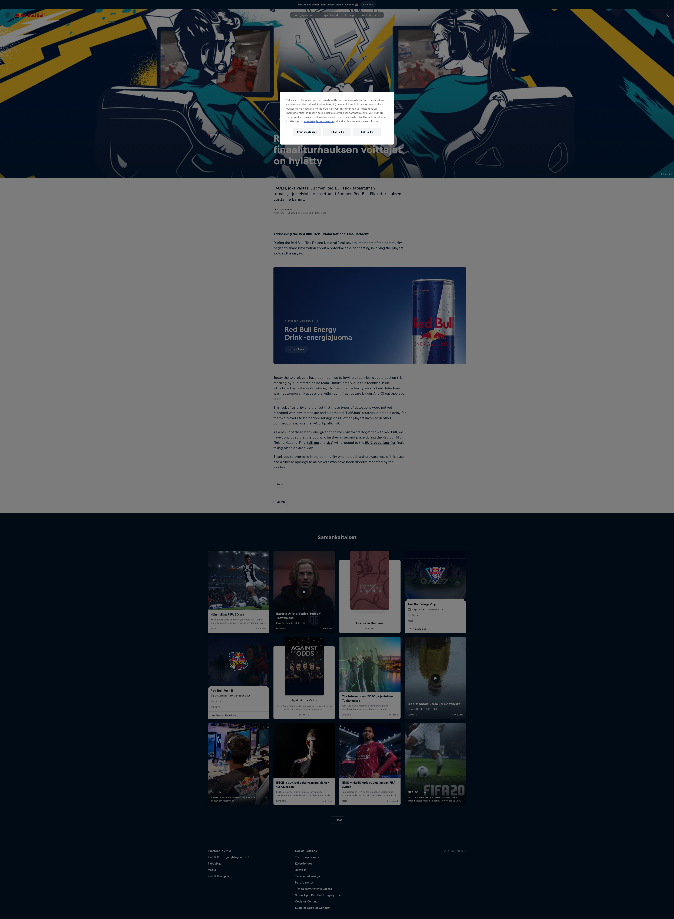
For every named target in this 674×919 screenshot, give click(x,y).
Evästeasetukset (307, 132)
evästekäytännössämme (319, 121)
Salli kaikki (367, 132)
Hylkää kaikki (337, 132)
